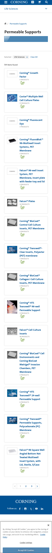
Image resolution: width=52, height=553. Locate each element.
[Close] (48, 525)
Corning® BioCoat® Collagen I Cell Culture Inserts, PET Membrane (32, 279)
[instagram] (25, 509)
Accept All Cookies (26, 550)
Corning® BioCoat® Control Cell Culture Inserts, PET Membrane (32, 224)
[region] (26, 537)
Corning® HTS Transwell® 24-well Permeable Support (30, 395)
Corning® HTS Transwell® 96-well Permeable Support (30, 306)
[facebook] (20, 509)
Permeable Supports (18, 23)
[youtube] (36, 509)
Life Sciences (11, 8)
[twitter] (31, 509)
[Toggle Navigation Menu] (5, 2)
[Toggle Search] (46, 2)
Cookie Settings (26, 543)
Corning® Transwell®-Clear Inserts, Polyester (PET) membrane (32, 252)
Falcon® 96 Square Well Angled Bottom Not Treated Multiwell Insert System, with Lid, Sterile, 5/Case (32, 457)
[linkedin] (42, 509)
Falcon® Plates (27, 201)
